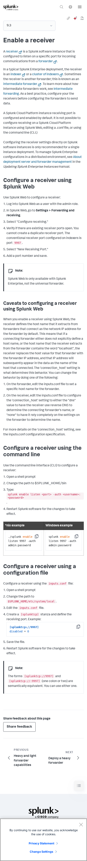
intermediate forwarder (20, 84)
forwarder (45, 61)
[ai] (75, 18)
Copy (39, 537)
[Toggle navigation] (79, 786)
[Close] (81, 824)
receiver (12, 52)
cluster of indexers (45, 74)
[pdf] (82, 18)
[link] (68, 18)
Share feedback (19, 727)
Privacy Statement (41, 843)
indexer (16, 74)
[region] (43, 839)
